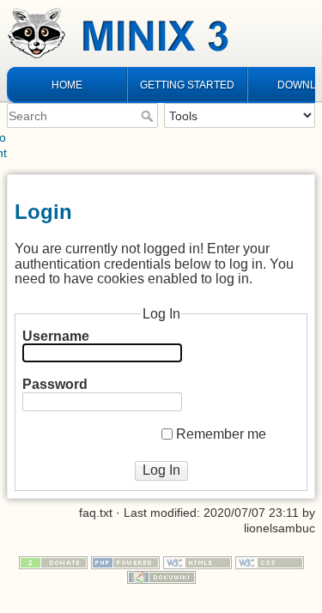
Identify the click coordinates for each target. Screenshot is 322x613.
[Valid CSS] (269, 561)
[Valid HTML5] (197, 561)
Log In (161, 470)
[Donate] (53, 561)
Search (149, 116)
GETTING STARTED (187, 85)
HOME (67, 85)
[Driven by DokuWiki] (161, 577)
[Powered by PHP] (125, 561)
